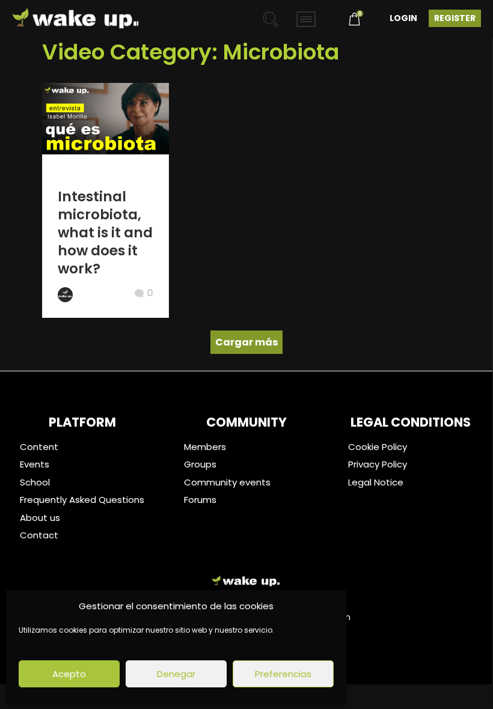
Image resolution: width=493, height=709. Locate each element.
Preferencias (283, 674)
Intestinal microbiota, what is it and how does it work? (105, 232)
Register (455, 18)
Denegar (176, 674)
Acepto (69, 674)
